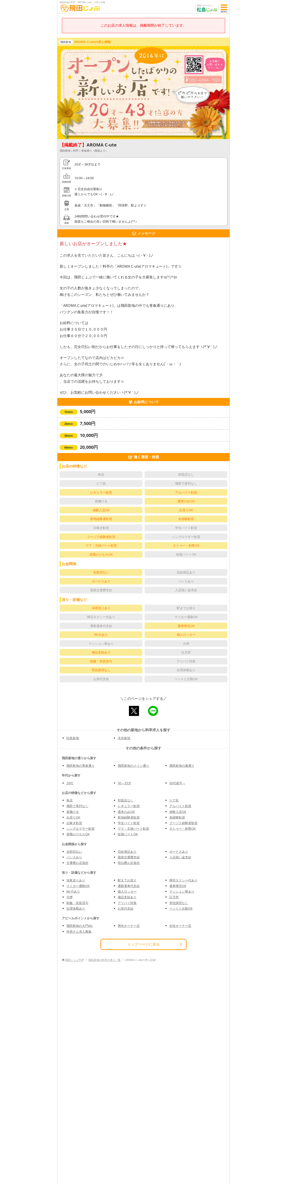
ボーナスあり (178, 851)
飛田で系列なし (77, 806)
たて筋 (174, 800)
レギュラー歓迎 (129, 806)
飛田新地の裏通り (181, 765)
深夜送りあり (75, 880)
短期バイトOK (128, 834)
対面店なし (125, 800)
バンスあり (74, 857)
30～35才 (124, 783)
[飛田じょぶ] (80, 7)
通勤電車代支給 (129, 886)
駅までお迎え (127, 880)
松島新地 (72, 738)
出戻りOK (73, 817)
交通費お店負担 (77, 863)
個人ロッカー (127, 891)
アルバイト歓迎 (180, 806)
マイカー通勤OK (78, 886)
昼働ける (72, 812)
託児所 (174, 897)
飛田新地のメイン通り (133, 765)
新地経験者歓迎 (129, 817)
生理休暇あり (75, 908)
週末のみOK (126, 812)
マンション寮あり (181, 891)
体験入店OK (177, 812)
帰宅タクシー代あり (183, 880)
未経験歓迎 (177, 817)
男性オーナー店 (129, 926)
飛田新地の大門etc (79, 926)
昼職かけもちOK (78, 834)
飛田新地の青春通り (80, 765)
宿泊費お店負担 (129, 863)
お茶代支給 (125, 908)
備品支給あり (127, 897)
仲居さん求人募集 (78, 931)
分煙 (69, 897)
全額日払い (74, 851)
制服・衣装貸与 (77, 903)
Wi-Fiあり (73, 891)
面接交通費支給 (129, 857)
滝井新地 (124, 738)
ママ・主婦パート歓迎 (133, 828)
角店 (69, 800)
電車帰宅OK (177, 886)
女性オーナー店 (180, 926)
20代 (69, 783)
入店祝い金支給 (180, 857)
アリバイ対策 (127, 903)
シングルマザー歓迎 (80, 828)
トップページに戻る (143, 944)
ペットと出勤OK (181, 908)
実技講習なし (178, 903)
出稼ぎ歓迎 (74, 823)
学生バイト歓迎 (129, 823)
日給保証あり (127, 851)
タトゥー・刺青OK (182, 828)
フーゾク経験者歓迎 (183, 823)
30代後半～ (177, 783)
